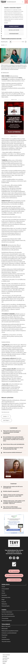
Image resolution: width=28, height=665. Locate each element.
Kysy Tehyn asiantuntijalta (7, 614)
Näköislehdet (5, 628)
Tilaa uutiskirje (15, 571)
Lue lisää (6, 22)
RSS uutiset (5, 660)
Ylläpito (4, 663)
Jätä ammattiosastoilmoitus (8, 616)
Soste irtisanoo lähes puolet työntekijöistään (13, 444)
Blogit (3, 599)
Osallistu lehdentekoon (15, 580)
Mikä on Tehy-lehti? (6, 626)
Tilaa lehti (4, 637)
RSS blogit (5, 661)
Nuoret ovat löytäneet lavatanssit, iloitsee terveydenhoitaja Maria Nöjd (13, 448)
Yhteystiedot (4, 635)
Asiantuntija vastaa (6, 597)
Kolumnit (4, 601)
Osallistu (4, 609)
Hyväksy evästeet (14, 26)
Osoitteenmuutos (6, 639)
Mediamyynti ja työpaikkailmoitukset (10, 631)
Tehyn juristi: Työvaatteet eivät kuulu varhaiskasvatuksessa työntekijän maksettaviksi (12, 432)
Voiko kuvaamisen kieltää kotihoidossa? (12, 452)
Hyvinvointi (4, 595)
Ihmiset (3, 593)
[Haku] (23, 2)
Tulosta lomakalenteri (7, 620)
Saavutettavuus (6, 658)
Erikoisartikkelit (5, 589)
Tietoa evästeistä (6, 655)
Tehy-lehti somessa (6, 641)
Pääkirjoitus (4, 604)
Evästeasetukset (14, 33)
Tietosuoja (5, 656)
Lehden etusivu (6, 584)
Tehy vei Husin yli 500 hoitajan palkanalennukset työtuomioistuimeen (12, 507)
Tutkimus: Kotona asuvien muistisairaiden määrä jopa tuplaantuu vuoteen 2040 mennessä (13, 496)
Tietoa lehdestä (6, 624)
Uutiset (3, 586)
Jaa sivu (2, 45)
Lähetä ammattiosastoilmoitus (15, 575)
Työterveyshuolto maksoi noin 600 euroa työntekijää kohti (13, 487)
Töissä (3, 591)
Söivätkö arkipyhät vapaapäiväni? (11, 491)
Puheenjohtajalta (6, 606)
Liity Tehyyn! (6, 420)
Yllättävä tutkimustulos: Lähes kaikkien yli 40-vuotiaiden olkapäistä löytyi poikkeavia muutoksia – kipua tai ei (14, 502)
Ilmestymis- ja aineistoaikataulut (9, 633)
